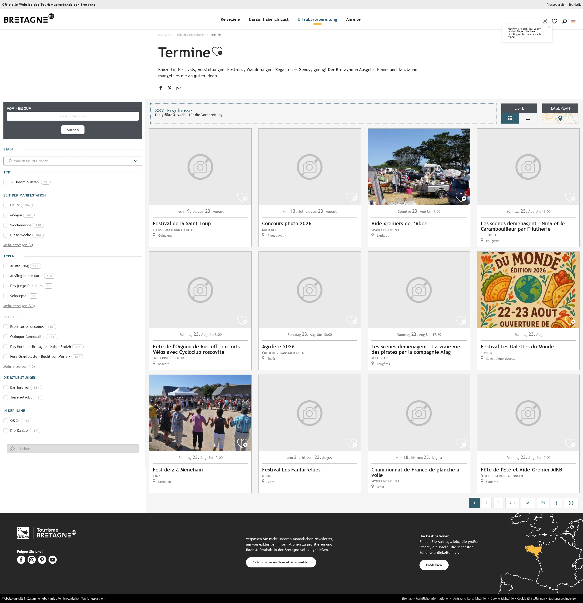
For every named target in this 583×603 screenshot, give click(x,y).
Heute (20, 205)
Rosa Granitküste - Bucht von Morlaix (45, 356)
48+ (528, 503)
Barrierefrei (24, 387)
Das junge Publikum (30, 286)
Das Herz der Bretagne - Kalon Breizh (45, 346)
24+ (512, 503)
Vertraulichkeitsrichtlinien (470, 598)
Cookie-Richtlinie (502, 598)
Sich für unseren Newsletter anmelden (281, 562)
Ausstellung (24, 266)
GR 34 (19, 420)
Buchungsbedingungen (562, 598)
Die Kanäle (23, 430)
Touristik (575, 4)
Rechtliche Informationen (432, 598)
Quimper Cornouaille (32, 336)
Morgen (21, 215)
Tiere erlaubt (24, 397)
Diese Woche (25, 235)
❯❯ (571, 503)
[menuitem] (29, 19)
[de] (573, 21)
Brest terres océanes (31, 326)
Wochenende (25, 225)
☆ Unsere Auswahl (29, 182)
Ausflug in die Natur (31, 276)
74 (543, 503)
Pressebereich (556, 4)
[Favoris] (555, 21)
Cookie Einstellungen (531, 598)
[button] (564, 21)
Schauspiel (22, 296)
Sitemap (407, 598)
